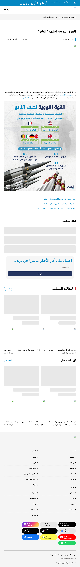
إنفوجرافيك (64, 17)
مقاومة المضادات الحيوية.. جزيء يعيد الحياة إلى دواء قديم (62, 351)
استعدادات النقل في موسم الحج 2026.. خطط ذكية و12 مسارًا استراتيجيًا (62, 423)
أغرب (35, 463)
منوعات (71, 509)
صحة (72, 474)
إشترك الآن (40, 274)
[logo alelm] (70, 10)
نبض (21, 4)
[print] (16, 39)
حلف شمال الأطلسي (67, 95)
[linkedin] (8, 39)
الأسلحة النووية (26, 97)
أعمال (72, 493)
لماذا (35, 504)
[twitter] (13, 39)
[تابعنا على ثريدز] (37, 4)
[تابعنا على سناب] (27, 4)
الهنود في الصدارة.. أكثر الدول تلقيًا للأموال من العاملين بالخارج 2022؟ (53, 208)
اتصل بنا (53, 555)
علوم (72, 504)
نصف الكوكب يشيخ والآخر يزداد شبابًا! (31, 350)
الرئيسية (73, 17)
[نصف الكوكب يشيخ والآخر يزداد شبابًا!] (29, 337)
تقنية (72, 479)
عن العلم (60, 555)
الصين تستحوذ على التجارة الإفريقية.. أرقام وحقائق (60, 199)
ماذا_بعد (34, 510)
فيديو (43, 2)
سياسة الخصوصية (70, 555)
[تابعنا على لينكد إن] (32, 4)
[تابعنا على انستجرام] (43, 4)
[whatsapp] (11, 39)
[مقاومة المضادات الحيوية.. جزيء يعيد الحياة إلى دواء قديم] (60, 337)
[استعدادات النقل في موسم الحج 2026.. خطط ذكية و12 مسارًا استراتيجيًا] (60, 409)
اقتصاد (72, 468)
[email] (5, 39)
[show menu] (5, 10)
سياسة (72, 457)
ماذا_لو (35, 515)
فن (73, 498)
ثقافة (72, 487)
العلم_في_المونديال (31, 474)
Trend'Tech (72, 559)
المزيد (10, 288)
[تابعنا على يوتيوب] (29, 4)
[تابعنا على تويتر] (35, 4)
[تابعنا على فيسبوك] (40, 4)
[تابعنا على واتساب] (24, 4)
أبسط (35, 457)
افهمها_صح (33, 468)
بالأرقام (35, 485)
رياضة (72, 462)
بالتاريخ (35, 493)
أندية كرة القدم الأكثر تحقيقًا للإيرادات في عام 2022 (60, 204)
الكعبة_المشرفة (32, 479)
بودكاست (35, 2)
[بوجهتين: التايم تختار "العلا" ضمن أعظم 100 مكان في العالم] (29, 409)
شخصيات (34, 499)
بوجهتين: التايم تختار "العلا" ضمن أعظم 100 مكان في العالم (29, 423)
